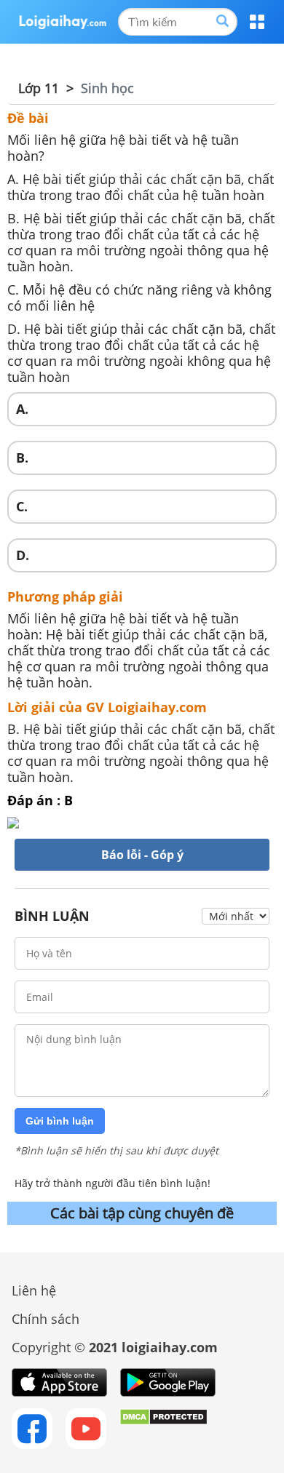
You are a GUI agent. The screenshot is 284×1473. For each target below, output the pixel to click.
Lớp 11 (38, 88)
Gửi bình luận (59, 1121)
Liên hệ (34, 1290)
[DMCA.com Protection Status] (163, 1428)
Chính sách (45, 1319)
